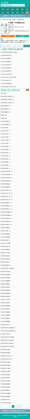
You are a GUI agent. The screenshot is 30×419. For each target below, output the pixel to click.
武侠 (12, 9)
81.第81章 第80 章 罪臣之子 (7, 343)
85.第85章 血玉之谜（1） (7, 356)
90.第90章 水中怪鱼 (5, 371)
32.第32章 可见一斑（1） (7, 190)
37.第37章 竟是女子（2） (7, 206)
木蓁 (12, 25)
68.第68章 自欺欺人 (5, 302)
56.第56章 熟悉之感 (5, 265)
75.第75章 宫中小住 (5, 324)
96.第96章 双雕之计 (5, 390)
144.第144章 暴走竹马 (6, 71)
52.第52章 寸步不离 (5, 252)
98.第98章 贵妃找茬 (5, 396)
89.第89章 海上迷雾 (5, 368)
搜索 (27, 5)
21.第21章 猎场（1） (6, 156)
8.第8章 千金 (4, 115)
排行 (17, 12)
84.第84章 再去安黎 (5, 352)
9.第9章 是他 (4, 118)
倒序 (27, 90)
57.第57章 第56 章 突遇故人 (7, 268)
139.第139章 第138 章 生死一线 (8, 86)
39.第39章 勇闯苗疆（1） (7, 212)
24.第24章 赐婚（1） (6, 165)
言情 (7, 12)
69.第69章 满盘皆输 (5, 306)
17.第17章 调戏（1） (6, 143)
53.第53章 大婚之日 (5, 256)
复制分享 (26, 46)
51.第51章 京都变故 (5, 249)
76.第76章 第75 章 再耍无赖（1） (9, 327)
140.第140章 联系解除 (6, 83)
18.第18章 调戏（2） (6, 146)
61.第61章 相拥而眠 (5, 281)
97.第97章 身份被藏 (5, 393)
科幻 (3, 12)
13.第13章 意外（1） (6, 131)
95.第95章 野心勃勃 (5, 387)
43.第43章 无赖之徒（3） (7, 224)
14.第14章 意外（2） (6, 134)
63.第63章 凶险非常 (5, 287)
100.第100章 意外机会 (6, 402)
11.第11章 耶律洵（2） (6, 124)
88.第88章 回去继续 (5, 365)
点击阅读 (22, 36)
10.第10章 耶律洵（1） (6, 121)
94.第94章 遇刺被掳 (5, 384)
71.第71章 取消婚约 (5, 312)
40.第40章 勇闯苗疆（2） (7, 215)
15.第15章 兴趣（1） (6, 137)
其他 (12, 12)
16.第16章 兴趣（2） (6, 140)
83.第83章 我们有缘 (5, 349)
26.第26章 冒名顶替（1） (7, 171)
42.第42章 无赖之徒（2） (7, 221)
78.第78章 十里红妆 (5, 334)
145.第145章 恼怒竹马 (6, 68)
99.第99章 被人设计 (5, 399)
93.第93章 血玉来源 (5, 381)
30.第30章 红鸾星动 (5, 184)
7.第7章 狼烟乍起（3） (6, 112)
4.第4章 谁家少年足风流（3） (8, 102)
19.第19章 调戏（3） (6, 149)
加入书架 (8, 36)
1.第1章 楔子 (4, 93)
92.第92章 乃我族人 (5, 377)
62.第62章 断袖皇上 (5, 284)
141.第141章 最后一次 (6, 80)
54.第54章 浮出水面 (5, 259)
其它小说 (9, 19)
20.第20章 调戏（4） (6, 152)
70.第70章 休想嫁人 (5, 309)
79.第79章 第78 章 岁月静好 (7, 337)
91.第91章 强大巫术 (5, 374)
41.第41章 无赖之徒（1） (7, 218)
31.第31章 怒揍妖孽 (5, 187)
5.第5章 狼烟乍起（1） (6, 106)
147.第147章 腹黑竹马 (6, 61)
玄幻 (7, 9)
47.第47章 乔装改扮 (5, 237)
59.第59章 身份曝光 (5, 274)
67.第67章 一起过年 (5, 299)
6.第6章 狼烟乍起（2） (6, 109)
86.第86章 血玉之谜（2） (7, 359)
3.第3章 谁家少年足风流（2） (8, 99)
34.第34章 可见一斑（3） (7, 196)
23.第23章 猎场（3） (6, 162)
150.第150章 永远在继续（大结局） (9, 52)
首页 (3, 9)
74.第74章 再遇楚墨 (5, 321)
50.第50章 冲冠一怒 (5, 246)
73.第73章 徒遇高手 (5, 318)
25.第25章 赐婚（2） (6, 168)
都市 (17, 9)
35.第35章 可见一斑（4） (7, 199)
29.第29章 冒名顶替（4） (7, 181)
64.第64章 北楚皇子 (5, 290)
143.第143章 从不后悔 (6, 74)
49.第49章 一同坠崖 (5, 243)
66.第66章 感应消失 (5, 296)
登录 (27, 12)
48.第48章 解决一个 (5, 240)
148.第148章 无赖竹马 (6, 58)
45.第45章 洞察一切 (5, 231)
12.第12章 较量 (4, 127)
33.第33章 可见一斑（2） (7, 193)
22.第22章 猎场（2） (6, 159)
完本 (22, 12)
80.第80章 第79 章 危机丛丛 (7, 340)
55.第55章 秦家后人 (5, 262)
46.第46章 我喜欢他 (5, 234)
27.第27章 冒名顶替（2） (7, 174)
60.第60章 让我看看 (5, 277)
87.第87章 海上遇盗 (5, 362)
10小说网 (4, 2)
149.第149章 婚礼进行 (6, 55)
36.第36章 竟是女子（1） (7, 202)
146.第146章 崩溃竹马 (6, 64)
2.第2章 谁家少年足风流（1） (8, 96)
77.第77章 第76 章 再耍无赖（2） (9, 331)
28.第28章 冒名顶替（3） (7, 177)
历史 (22, 9)
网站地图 (15, 416)
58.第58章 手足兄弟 (5, 271)
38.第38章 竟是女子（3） (7, 209)
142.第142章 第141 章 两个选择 (8, 77)
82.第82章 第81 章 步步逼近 (7, 346)
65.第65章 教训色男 (5, 293)
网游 (27, 9)
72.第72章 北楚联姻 (5, 315)
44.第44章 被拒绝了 (5, 227)
